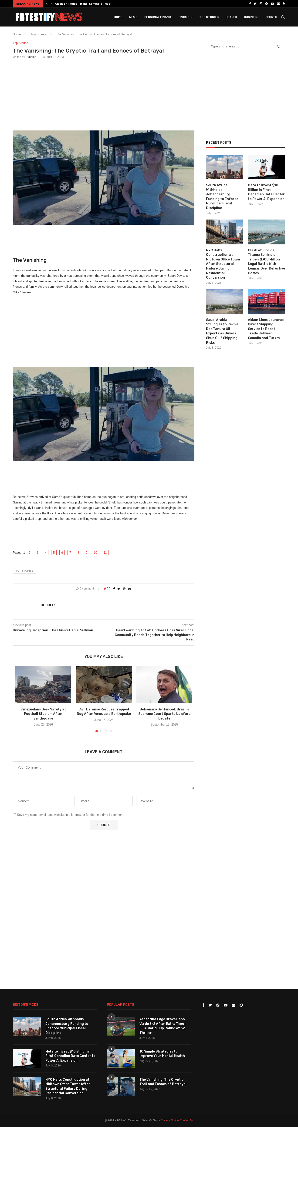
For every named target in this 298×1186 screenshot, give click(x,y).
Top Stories (209, 17)
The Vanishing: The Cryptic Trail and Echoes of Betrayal (162, 1082)
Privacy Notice (170, 1120)
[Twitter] (255, 3)
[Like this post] (108, 589)
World (184, 17)
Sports (271, 17)
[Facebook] (250, 3)
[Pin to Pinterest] (124, 589)
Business (251, 17)
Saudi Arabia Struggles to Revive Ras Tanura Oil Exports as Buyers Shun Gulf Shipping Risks (222, 331)
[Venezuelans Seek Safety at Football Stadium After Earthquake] (43, 684)
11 (105, 552)
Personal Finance (158, 17)
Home (118, 17)
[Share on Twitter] (118, 589)
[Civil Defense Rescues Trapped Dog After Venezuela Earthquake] (104, 684)
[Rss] (284, 3)
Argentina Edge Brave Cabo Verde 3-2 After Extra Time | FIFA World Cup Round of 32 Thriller (162, 1026)
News (133, 17)
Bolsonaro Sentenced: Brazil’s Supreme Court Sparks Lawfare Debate (164, 713)
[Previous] (47, 3)
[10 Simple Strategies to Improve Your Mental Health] (121, 1058)
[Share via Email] (129, 589)
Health (231, 17)
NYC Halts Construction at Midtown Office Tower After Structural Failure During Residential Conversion (223, 264)
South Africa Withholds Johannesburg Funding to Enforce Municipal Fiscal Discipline (222, 196)
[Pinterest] (266, 3)
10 (95, 552)
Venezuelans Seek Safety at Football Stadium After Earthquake (43, 713)
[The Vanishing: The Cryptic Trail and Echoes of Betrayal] (121, 1086)
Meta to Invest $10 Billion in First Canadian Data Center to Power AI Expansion (266, 192)
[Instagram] (261, 3)
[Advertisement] (104, 94)
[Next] (51, 3)
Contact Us (186, 1120)
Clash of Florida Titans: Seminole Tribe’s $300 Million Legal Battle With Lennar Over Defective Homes (266, 261)
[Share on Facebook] (114, 589)
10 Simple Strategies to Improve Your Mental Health (162, 1053)
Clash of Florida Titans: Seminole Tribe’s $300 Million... (93, 3)
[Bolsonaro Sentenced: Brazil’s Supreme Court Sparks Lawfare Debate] (164, 684)
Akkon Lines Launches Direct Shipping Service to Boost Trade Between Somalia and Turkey (266, 329)
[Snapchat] (241, 1005)
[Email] (278, 3)
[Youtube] (272, 3)
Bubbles (31, 57)
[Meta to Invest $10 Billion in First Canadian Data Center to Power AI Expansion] (266, 167)
